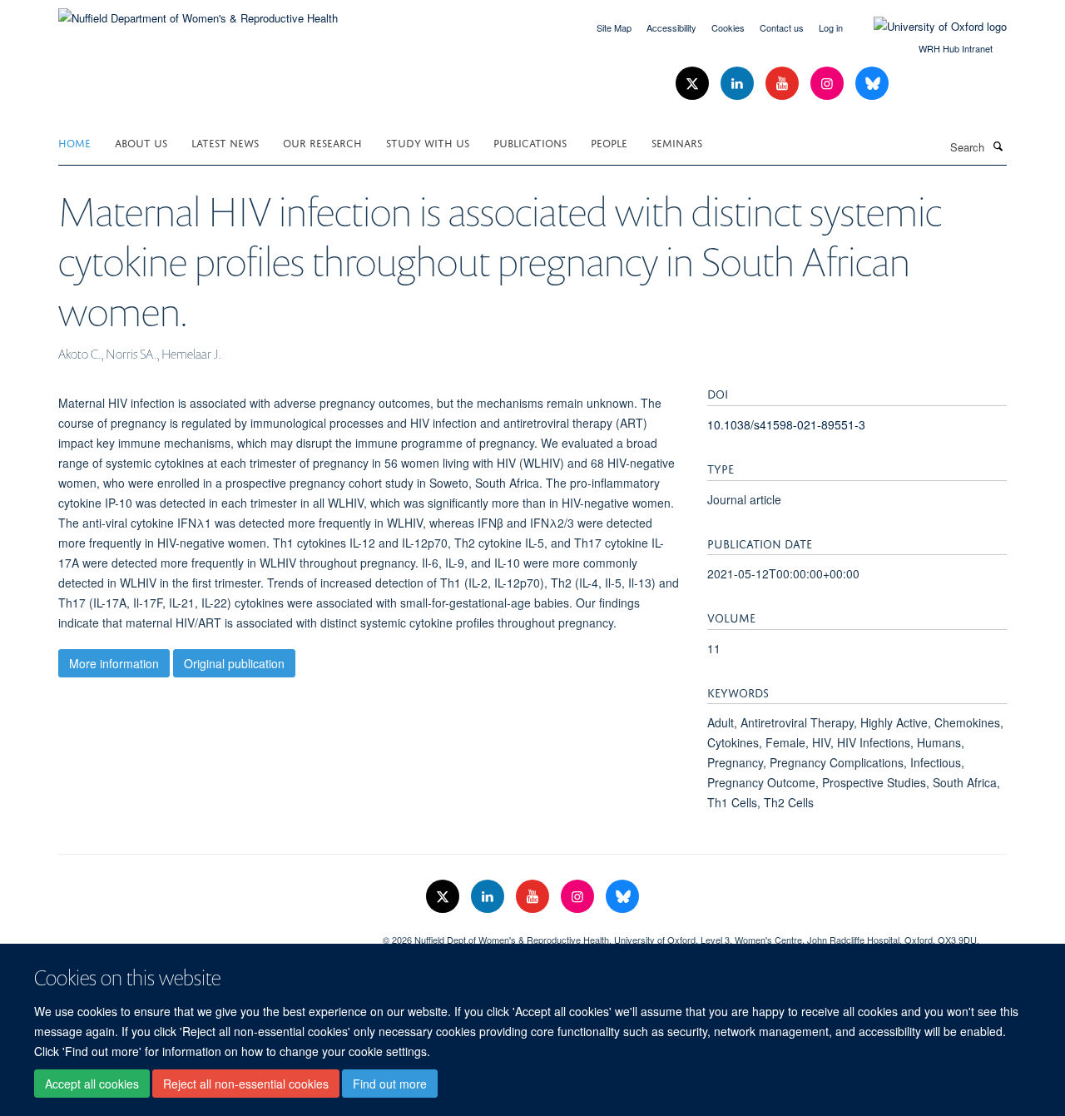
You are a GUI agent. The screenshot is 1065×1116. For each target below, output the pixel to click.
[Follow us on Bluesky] (872, 84)
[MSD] (208, 934)
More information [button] (114, 663)
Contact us (782, 27)
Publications (530, 142)
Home (74, 142)
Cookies (728, 27)
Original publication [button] (234, 663)
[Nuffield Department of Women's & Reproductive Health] (198, 12)
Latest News (225, 142)
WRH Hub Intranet (956, 48)
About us (141, 142)
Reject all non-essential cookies (246, 1083)
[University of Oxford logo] (928, 27)
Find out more (390, 1083)
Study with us (427, 142)
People (609, 142)
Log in (831, 27)
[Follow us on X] (694, 84)
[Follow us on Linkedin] (739, 84)
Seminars (676, 142)
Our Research (322, 142)
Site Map (614, 27)
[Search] (997, 145)
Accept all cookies (92, 1083)
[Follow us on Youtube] (783, 84)
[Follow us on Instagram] (828, 84)
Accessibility (671, 27)
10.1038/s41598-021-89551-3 (786, 424)
